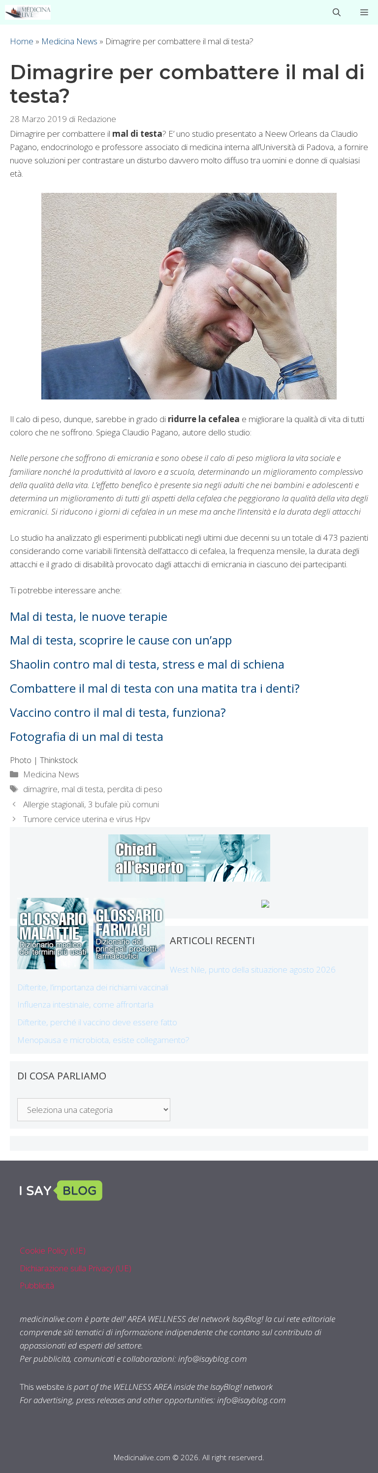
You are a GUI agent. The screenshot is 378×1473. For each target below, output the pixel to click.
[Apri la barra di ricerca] (336, 12)
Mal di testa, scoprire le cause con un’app (121, 640)
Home (21, 41)
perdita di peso (134, 789)
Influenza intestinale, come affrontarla (85, 1004)
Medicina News (69, 41)
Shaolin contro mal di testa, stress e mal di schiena (147, 664)
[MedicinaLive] (28, 12)
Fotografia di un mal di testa (86, 736)
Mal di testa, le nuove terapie (88, 616)
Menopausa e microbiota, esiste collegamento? (103, 1039)
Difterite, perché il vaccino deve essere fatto (97, 1022)
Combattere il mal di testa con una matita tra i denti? (155, 688)
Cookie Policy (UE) (53, 1250)
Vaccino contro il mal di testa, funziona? (118, 712)
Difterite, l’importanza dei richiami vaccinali (92, 987)
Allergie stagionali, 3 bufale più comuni (91, 804)
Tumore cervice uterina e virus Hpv (86, 819)
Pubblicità (37, 1285)
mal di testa (82, 789)
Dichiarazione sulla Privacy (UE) (75, 1268)
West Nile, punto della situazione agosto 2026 (253, 969)
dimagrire (40, 789)
